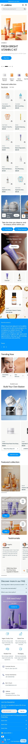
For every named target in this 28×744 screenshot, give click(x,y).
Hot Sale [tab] (11, 87)
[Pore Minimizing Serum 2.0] (20, 159)
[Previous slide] (2, 66)
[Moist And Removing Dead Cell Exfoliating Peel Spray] (7, 159)
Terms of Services (20, 715)
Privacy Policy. (4, 717)
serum (16, 125)
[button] (3, 66)
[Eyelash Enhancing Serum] (20, 117)
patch (3, 145)
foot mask (4, 125)
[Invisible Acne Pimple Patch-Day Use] (7, 138)
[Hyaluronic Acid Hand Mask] (20, 180)
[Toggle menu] (2, 5)
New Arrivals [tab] (4, 87)
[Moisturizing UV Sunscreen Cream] (7, 96)
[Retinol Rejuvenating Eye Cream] (20, 138)
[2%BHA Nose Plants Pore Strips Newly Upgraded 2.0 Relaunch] (10, 430)
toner (7, 308)
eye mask (17, 145)
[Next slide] (12, 66)
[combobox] (14, 9)
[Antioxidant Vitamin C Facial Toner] (14, 299)
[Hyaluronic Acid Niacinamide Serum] (7, 180)
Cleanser (17, 104)
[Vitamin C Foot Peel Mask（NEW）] (7, 117)
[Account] (23, 5)
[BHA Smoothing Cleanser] (20, 96)
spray (3, 166)
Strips (3, 441)
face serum (5, 104)
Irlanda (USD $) (7, 733)
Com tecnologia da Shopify (18, 741)
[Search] (25, 9)
